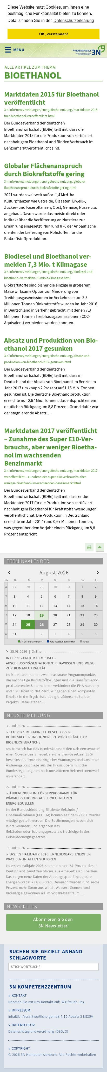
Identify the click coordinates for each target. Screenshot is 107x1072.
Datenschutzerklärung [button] (74, 20)
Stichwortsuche (26, 966)
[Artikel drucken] (89, 547)
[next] (98, 572)
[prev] (9, 572)
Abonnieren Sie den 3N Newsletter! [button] (53, 922)
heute (86, 641)
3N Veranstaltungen (31, 641)
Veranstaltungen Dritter (62, 641)
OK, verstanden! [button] (53, 34)
